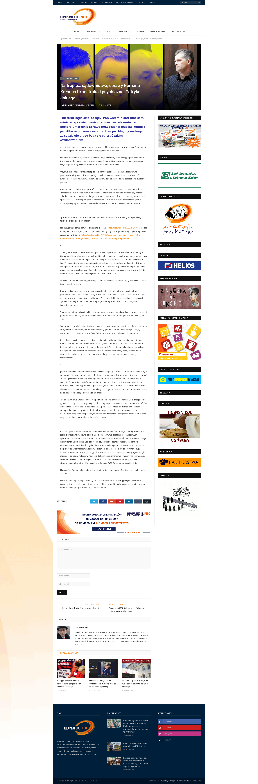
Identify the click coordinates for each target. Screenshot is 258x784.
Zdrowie (141, 31)
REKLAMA (60, 2)
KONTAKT (143, 2)
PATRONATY (107, 2)
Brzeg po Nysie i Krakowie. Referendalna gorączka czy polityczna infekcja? (69, 683)
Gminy (76, 31)
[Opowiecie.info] (77, 16)
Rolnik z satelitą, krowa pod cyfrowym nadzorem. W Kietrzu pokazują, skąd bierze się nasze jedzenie (136, 762)
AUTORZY (95, 2)
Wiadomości (92, 31)
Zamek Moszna (178, 31)
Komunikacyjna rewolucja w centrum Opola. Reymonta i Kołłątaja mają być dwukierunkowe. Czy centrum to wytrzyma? (136, 726)
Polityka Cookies (184, 781)
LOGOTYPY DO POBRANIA (125, 2)
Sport (109, 31)
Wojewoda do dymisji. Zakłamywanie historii (80, 608)
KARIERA (84, 2)
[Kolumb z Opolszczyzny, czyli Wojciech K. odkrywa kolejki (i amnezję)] (136, 668)
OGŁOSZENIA (72, 2)
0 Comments (106, 105)
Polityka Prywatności (166, 781)
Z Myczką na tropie (70, 78)
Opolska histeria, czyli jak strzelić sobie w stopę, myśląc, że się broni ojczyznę (103, 683)
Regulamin (197, 781)
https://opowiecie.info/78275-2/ (121, 227)
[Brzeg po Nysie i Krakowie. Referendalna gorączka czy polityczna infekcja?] (71, 668)
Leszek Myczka (68, 105)
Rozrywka (124, 31)
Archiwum (152, 781)
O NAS (152, 2)
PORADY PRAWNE (157, 31)
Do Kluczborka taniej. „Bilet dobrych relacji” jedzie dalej (135, 744)
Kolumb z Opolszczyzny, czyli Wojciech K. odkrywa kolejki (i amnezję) (135, 683)
